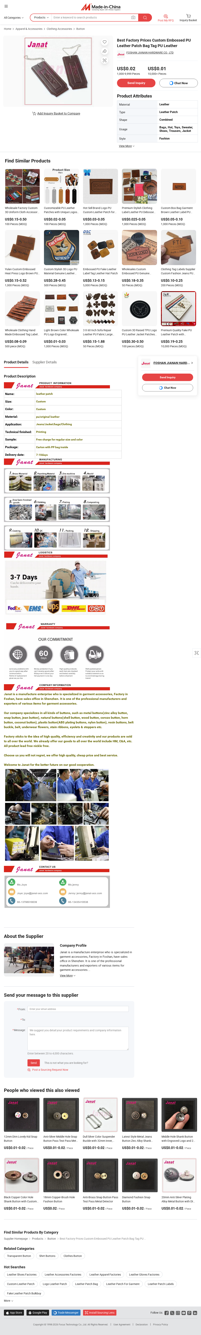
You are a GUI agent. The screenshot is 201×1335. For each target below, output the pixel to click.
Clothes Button (73, 1256)
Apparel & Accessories (29, 29)
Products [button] (39, 17)
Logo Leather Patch (55, 1284)
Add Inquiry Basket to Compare (58, 113)
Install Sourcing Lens (101, 1312)
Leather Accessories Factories (63, 1274)
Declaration (142, 1324)
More (7, 1300)
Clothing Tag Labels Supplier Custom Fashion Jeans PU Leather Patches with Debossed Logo (178, 271)
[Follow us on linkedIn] (195, 1312)
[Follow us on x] (172, 1312)
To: (24, 1019)
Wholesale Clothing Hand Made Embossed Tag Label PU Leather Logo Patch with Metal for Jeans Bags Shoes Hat (22, 332)
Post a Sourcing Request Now (47, 1069)
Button (80, 29)
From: (22, 1009)
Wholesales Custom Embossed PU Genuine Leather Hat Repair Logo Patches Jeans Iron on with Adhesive (138, 271)
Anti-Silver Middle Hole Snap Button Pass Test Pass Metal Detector (60, 1141)
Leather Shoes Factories (22, 1274)
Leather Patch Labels (161, 1284)
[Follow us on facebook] (166, 1312)
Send (34, 1063)
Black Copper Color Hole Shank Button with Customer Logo (21, 1201)
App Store (14, 1312)
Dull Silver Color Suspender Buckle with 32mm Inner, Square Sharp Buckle (99, 1141)
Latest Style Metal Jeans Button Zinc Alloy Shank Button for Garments (137, 1141)
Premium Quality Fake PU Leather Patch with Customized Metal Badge (176, 332)
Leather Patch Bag (86, 1284)
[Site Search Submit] (145, 18)
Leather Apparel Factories (105, 1274)
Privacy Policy (160, 1324)
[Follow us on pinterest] (189, 1312)
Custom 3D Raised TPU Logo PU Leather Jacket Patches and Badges (139, 332)
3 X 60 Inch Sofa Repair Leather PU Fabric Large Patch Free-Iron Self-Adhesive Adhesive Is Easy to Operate (100, 332)
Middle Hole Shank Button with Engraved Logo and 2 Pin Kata (177, 1141)
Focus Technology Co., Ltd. (73, 1324)
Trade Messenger (66, 1312)
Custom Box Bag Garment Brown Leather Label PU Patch (177, 210)
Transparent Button (19, 1256)
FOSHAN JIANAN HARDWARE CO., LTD (150, 52)
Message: (20, 1030)
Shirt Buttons (47, 1256)
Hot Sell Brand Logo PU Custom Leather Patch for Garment (99, 210)
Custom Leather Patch (21, 1284)
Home (7, 29)
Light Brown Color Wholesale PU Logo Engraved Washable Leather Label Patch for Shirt (61, 332)
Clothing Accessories (59, 29)
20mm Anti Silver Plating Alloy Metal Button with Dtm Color (179, 1201)
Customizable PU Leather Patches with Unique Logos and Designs (60, 210)
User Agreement (121, 1324)
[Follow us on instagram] (178, 1312)
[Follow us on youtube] (184, 1312)
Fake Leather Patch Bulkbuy (24, 1293)
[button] (6, 6)
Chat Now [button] (181, 83)
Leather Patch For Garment (123, 1284)
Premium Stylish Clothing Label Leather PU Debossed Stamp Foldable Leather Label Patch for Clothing (138, 210)
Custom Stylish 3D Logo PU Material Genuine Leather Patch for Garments (60, 271)
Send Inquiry (136, 83)
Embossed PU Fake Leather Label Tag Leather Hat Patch (100, 271)
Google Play (37, 1312)
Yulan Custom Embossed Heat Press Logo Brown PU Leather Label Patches (21, 271)
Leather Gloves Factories (144, 1274)
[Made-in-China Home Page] (100, 7)
